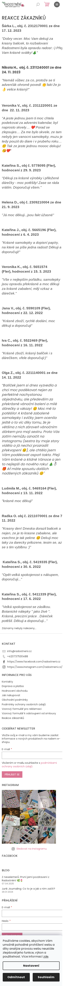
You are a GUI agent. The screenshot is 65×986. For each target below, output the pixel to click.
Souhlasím (46, 977)
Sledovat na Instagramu (31, 848)
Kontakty (7, 681)
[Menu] (56, 4)
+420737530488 (17, 656)
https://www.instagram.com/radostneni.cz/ (34, 667)
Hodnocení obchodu (15, 691)
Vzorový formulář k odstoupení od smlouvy (29, 713)
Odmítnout (16, 977)
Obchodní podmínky (15, 700)
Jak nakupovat (11, 695)
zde (45, 956)
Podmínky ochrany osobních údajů (24, 704)
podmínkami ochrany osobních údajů (29, 764)
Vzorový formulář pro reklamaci (22, 709)
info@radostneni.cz (19, 651)
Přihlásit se (12, 774)
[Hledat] (38, 4)
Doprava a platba (13, 686)
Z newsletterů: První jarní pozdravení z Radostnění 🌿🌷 (25, 878)
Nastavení (31, 966)
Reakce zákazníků (13, 718)
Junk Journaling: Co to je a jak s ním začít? (28, 888)
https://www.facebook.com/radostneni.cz (33, 661)
